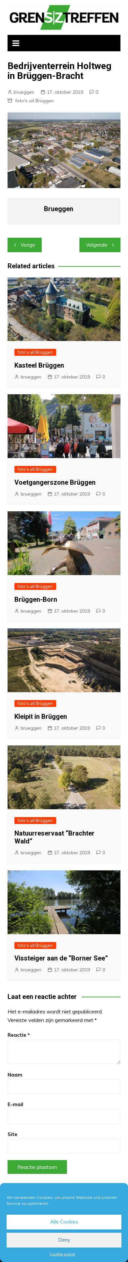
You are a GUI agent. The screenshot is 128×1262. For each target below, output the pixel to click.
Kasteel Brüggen (39, 365)
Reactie (19, 1035)
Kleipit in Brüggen (40, 716)
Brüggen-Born (35, 599)
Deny (64, 1240)
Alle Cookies (64, 1222)
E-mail (15, 1104)
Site (12, 1134)
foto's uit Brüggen (34, 101)
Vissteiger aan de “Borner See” (61, 958)
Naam (15, 1075)
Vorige (28, 245)
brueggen (24, 92)
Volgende (96, 245)
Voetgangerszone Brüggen (55, 482)
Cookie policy (62, 1253)
